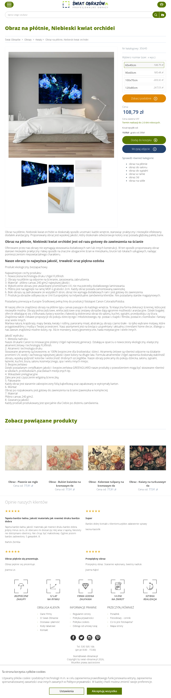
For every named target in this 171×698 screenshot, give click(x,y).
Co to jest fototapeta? (121, 622)
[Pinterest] (98, 638)
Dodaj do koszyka (141, 140)
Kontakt (44, 630)
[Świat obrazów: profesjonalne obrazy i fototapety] (85, 4)
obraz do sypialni (138, 170)
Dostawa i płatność (50, 622)
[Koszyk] (161, 5)
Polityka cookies (81, 622)
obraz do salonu (138, 167)
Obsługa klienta (48, 607)
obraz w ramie (137, 174)
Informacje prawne (83, 607)
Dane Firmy (46, 613)
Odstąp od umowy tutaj (85, 626)
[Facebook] (73, 638)
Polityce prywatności (79, 682)
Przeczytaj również (120, 607)
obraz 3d (134, 177)
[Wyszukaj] (155, 15)
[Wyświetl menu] (9, 4)
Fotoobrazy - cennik (120, 618)
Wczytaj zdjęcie (141, 149)
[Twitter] (81, 638)
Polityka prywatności (83, 618)
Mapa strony (116, 626)
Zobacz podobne (141, 98)
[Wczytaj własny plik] (162, 15)
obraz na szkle (137, 180)
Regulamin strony (82, 613)
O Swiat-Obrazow (49, 618)
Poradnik (114, 613)
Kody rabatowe (47, 626)
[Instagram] (90, 638)
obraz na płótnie (138, 164)
